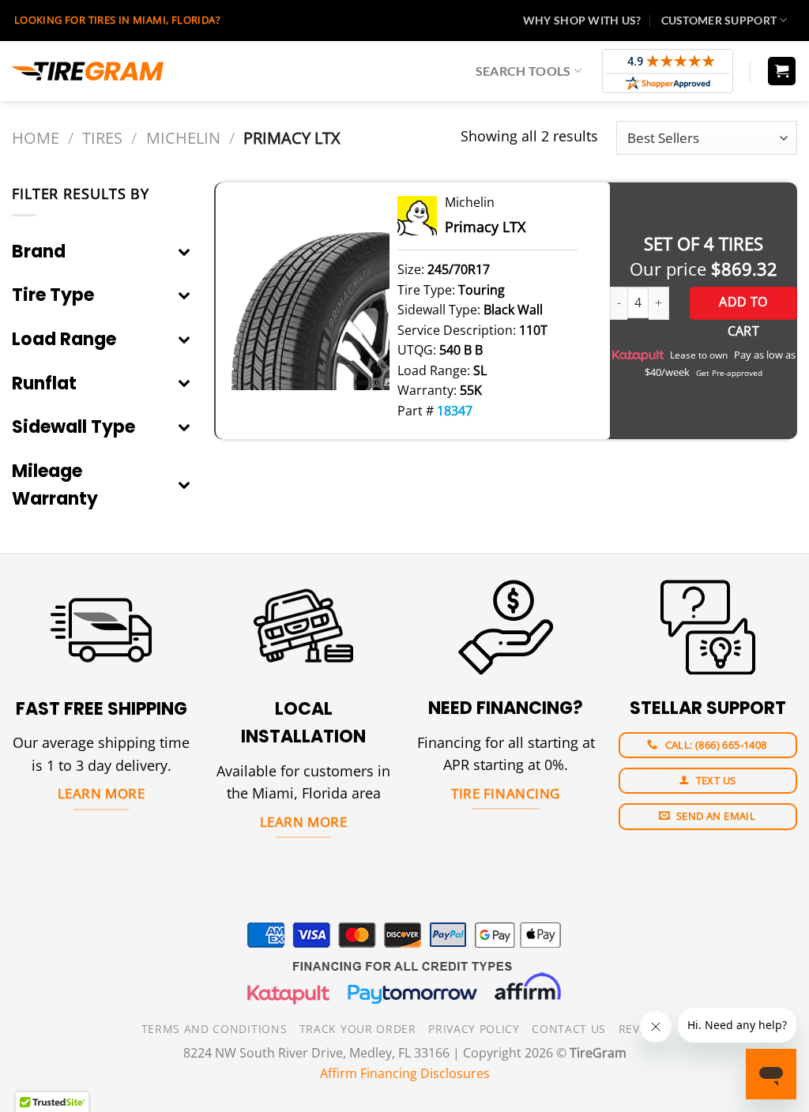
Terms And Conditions (214, 1028)
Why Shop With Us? (582, 20)
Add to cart (743, 306)
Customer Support (719, 20)
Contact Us (569, 1028)
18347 (454, 411)
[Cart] (782, 71)
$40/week (667, 372)
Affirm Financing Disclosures (405, 1073)
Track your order (357, 1028)
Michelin (183, 137)
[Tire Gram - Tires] (88, 71)
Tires (102, 137)
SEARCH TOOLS (523, 70)
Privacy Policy (474, 1028)
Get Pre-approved (729, 372)
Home (35, 137)
